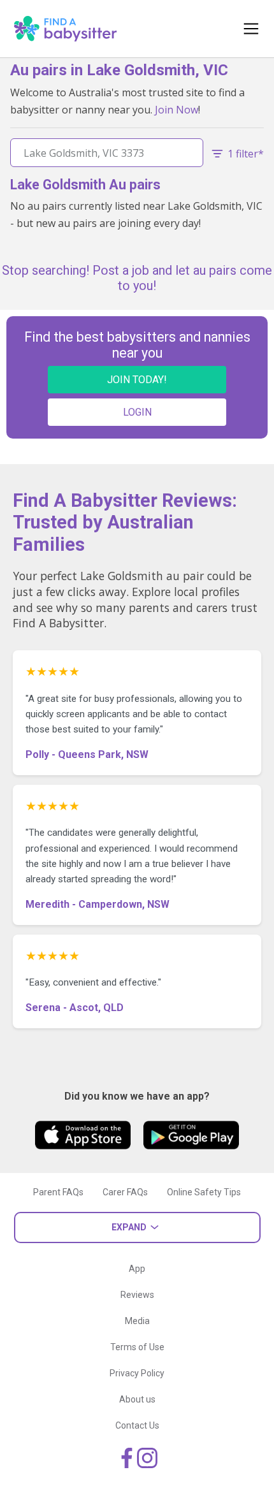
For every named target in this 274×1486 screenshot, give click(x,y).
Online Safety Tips (204, 1192)
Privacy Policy (137, 1373)
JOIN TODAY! (137, 380)
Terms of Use (137, 1347)
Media (137, 1321)
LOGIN (137, 412)
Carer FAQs (125, 1192)
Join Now (176, 110)
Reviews (137, 1295)
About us (137, 1399)
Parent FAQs (58, 1192)
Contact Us (137, 1425)
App (137, 1269)
